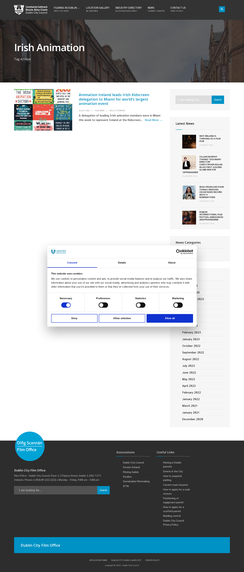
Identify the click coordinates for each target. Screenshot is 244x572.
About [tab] (171, 262)
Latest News (185, 123)
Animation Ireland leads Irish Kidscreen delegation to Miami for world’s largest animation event (114, 99)
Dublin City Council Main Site (126, 560)
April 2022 (189, 386)
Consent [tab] (72, 262)
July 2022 (188, 366)
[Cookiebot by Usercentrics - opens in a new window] (178, 251)
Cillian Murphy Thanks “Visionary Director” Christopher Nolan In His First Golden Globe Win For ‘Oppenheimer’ (202, 164)
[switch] (103, 305)
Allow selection (122, 318)
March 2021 (189, 406)
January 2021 (190, 412)
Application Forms (98, 560)
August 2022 (190, 359)
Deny (74, 318)
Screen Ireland (131, 467)
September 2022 (193, 352)
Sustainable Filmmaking (136, 481)
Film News (99, 110)
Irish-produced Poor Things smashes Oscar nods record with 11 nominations (211, 192)
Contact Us (178, 9)
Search (218, 99)
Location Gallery (97, 9)
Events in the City (173, 471)
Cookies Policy (152, 560)
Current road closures (175, 485)
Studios (127, 476)
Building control (172, 516)
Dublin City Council (133, 462)
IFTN (126, 486)
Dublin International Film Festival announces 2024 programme (211, 215)
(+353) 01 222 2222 (44, 480)
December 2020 (192, 419)
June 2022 (189, 372)
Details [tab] (122, 262)
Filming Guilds (131, 472)
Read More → (154, 120)
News (156, 9)
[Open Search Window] (222, 9)
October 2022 (191, 346)
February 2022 (191, 392)
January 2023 (191, 339)
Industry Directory (128, 9)
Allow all (170, 318)
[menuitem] (68, 9)
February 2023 (191, 332)
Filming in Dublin (65, 9)
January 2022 (191, 399)
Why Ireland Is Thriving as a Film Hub (210, 138)
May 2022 (188, 379)
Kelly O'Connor (117, 110)
